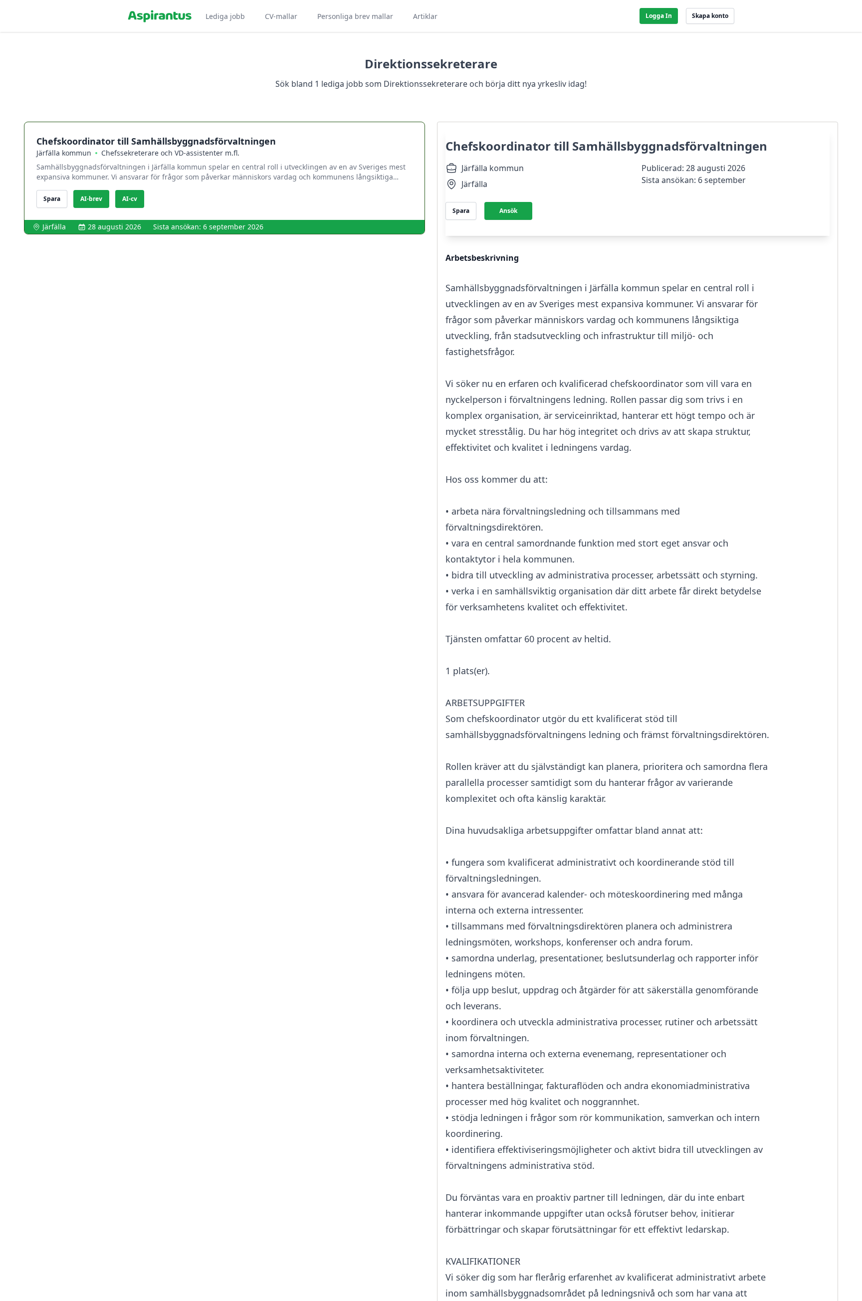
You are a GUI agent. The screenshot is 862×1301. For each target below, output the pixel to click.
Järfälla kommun (63, 153)
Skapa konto (710, 15)
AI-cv (129, 198)
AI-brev (91, 198)
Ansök (508, 210)
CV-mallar (281, 16)
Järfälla (54, 226)
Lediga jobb (225, 16)
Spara (51, 198)
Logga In (659, 15)
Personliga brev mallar (355, 16)
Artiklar (425, 16)
